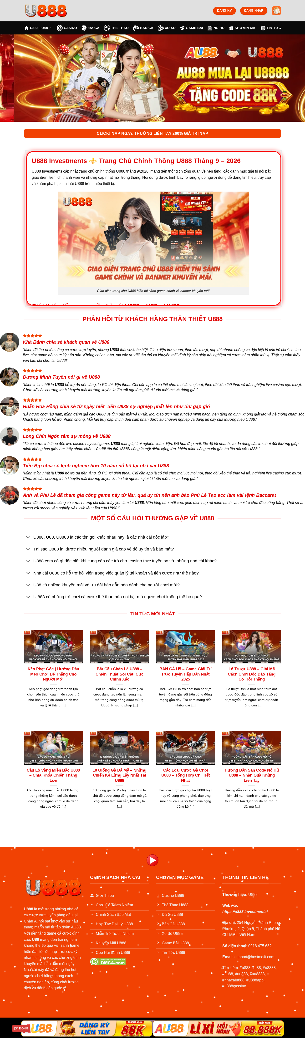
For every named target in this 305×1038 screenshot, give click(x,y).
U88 (35, 939)
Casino (70, 28)
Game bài (194, 28)
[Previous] (12, 78)
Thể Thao (120, 28)
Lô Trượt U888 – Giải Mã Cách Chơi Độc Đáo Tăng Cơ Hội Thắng (251, 674)
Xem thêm (53, 715)
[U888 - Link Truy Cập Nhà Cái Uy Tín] (54, 10)
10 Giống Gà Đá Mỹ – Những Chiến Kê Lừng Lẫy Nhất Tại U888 (119, 775)
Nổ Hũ (219, 28)
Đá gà (93, 28)
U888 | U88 (39, 28)
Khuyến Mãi (245, 28)
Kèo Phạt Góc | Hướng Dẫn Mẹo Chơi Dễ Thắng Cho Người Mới (53, 674)
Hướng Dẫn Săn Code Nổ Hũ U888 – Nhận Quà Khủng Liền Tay (252, 775)
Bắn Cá (146, 28)
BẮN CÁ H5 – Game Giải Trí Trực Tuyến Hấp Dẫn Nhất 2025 (185, 674)
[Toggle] (28, 537)
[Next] (293, 78)
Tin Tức (274, 28)
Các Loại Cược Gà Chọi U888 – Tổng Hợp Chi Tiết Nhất (185, 775)
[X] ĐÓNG (21, 1028)
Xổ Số (170, 28)
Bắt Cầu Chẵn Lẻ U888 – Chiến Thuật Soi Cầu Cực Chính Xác (119, 674)
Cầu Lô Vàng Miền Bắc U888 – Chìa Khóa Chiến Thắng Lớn (53, 775)
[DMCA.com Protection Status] (108, 961)
